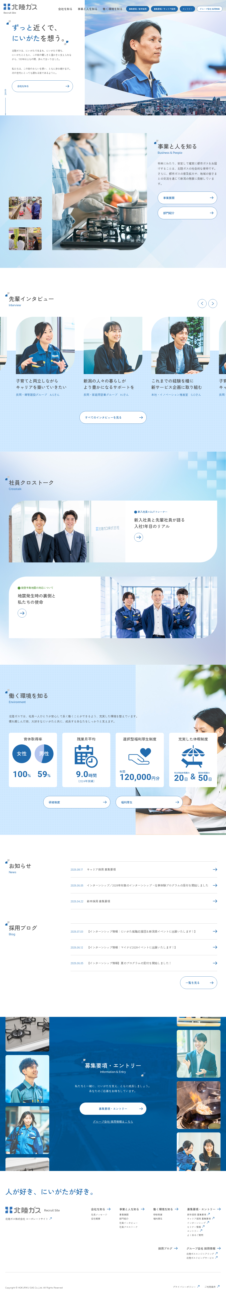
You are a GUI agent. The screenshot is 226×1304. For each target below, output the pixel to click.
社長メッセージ (99, 1214)
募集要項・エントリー (113, 1108)
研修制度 (54, 802)
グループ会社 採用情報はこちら (113, 1121)
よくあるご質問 (195, 1235)
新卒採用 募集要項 (196, 1214)
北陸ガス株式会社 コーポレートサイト (26, 1219)
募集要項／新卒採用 (137, 8)
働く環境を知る (113, 9)
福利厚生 (126, 802)
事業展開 (168, 198)
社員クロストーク (128, 1227)
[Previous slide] (202, 303)
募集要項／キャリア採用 (164, 8)
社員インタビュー (128, 1222)
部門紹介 (168, 213)
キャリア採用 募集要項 (199, 1218)
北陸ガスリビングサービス (200, 1257)
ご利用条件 (210, 1286)
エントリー (187, 8)
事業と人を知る (87, 9)
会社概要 (95, 1218)
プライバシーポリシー (184, 1286)
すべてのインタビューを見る (103, 417)
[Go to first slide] (212, 303)
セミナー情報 (194, 1227)
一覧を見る (193, 982)
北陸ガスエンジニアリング (200, 1253)
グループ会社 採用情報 (210, 8)
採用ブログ (165, 1248)
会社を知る (65, 9)
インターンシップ (196, 1222)
